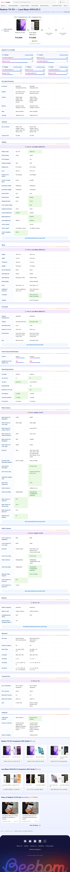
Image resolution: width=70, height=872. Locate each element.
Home (2, 831)
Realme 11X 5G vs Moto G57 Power (35, 761)
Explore (3, 5)
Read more (67, 12)
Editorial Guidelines (35, 849)
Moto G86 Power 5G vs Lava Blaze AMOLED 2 (60, 789)
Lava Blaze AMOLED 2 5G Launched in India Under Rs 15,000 (29, 817)
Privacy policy (49, 846)
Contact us (33, 846)
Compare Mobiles (24, 5)
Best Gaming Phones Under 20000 (35, 344)
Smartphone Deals (57, 5)
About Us (19, 846)
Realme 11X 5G (20, 32)
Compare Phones (9, 831)
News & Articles (44, 5)
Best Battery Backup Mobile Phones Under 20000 (35, 626)
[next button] (67, 754)
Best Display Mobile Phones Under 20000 (35, 238)
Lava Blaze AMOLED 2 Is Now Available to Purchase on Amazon (10, 817)
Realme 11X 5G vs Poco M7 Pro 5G (12, 761)
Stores (65, 5)
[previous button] (2, 754)
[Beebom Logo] (5, 2)
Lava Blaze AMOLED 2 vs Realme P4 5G (12, 789)
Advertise (41, 846)
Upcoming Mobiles (13, 5)
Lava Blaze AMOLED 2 (32, 33)
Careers (26, 846)
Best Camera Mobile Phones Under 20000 (35, 521)
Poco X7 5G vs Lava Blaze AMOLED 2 (36, 789)
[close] (26, 20)
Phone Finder (34, 5)
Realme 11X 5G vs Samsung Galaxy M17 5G (60, 761)
